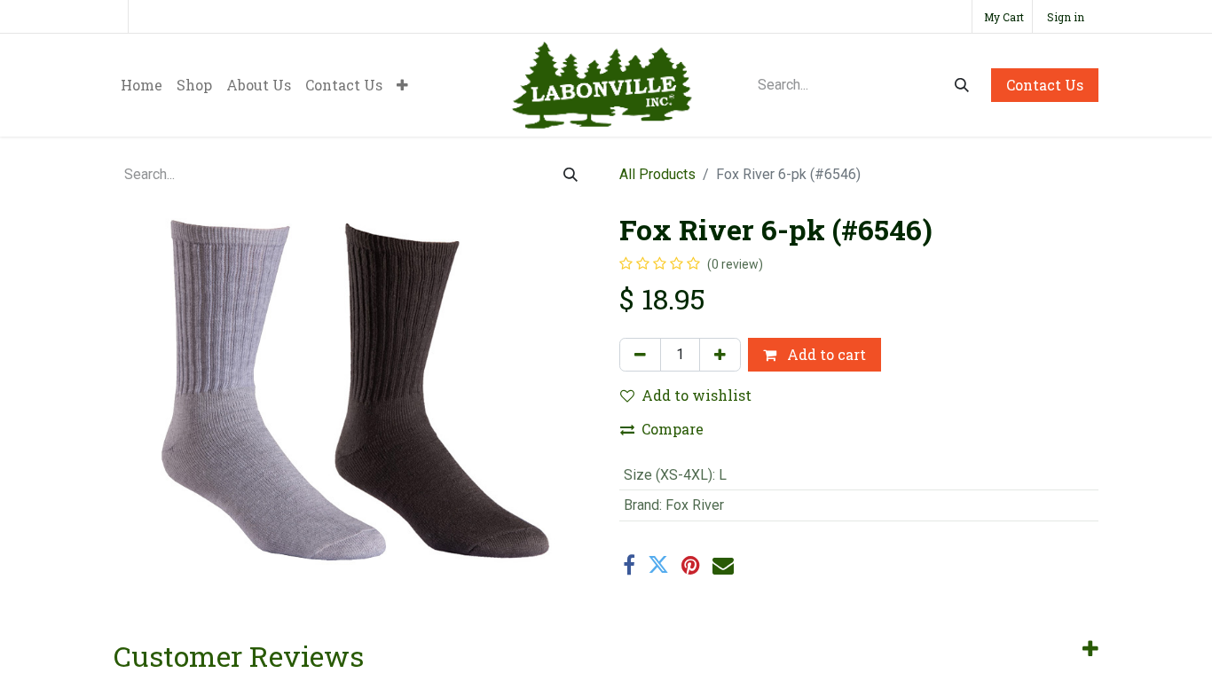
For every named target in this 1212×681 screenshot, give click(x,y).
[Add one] (720, 355)
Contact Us (1044, 84)
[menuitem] (141, 85)
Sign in (1065, 17)
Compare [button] (672, 428)
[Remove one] (640, 355)
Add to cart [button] (824, 354)
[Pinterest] (690, 564)
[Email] (723, 564)
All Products (657, 174)
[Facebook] (629, 564)
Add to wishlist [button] (696, 395)
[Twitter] (658, 564)
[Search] (962, 85)
